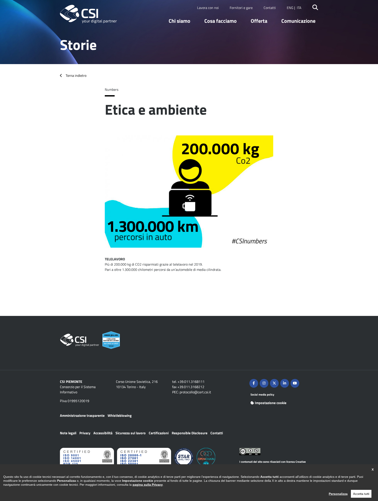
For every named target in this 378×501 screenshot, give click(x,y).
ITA (299, 7)
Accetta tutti (361, 494)
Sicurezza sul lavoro (131, 433)
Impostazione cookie (270, 402)
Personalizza (338, 494)
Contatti (270, 7)
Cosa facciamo (220, 21)
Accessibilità (102, 433)
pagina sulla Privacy (148, 484)
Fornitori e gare (241, 7)
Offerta (259, 21)
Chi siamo (179, 21)
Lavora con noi (208, 7)
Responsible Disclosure (189, 433)
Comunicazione (298, 21)
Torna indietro (76, 75)
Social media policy (262, 394)
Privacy (84, 433)
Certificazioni (159, 433)
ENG (290, 7)
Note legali (68, 433)
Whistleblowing (120, 415)
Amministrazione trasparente (82, 415)
